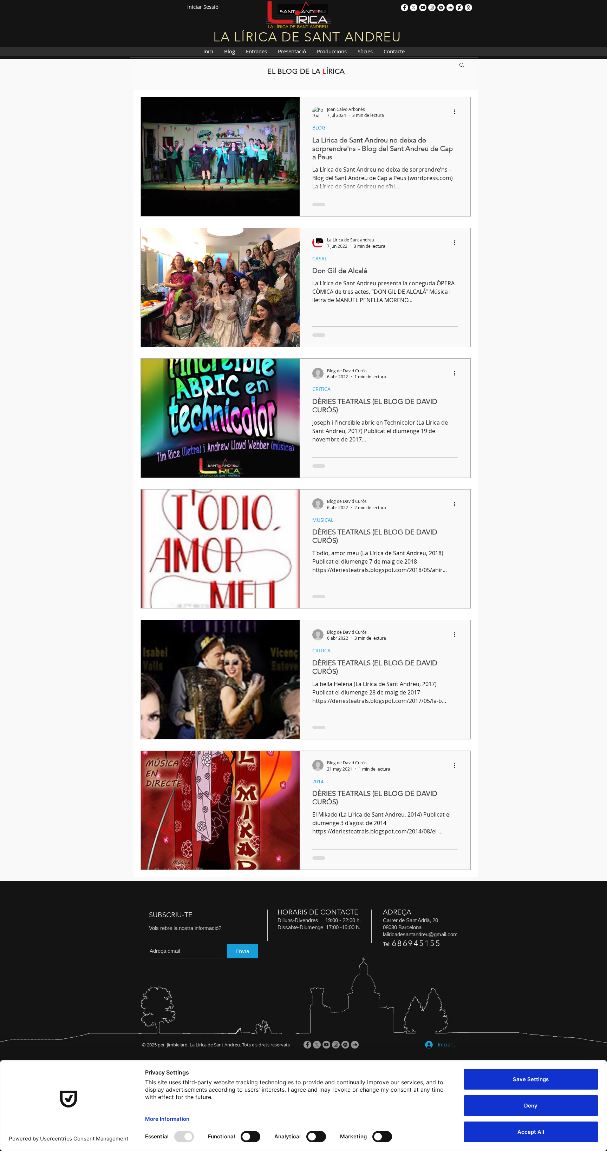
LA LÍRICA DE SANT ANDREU (307, 37)
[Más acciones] (456, 112)
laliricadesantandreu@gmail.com (420, 934)
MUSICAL (322, 520)
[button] (461, 65)
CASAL (319, 258)
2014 (318, 781)
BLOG (318, 127)
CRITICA (321, 389)
